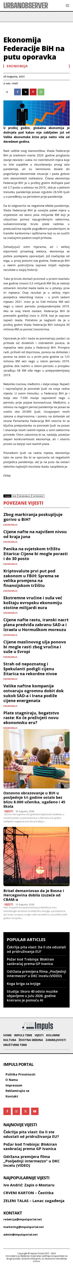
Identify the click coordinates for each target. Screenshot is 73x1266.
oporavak (38, 496)
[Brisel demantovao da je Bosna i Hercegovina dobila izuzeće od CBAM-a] (36, 856)
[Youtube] (35, 1111)
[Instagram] (16, 1111)
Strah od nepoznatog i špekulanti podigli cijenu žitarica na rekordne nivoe (30, 668)
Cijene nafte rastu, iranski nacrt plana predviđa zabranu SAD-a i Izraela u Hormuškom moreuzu (36, 624)
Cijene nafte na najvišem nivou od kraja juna (35, 534)
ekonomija (24, 496)
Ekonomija (17, 66)
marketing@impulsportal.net (23, 1227)
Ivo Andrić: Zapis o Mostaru (28, 1184)
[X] (25, 92)
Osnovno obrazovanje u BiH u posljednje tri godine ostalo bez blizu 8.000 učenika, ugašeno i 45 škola (34, 799)
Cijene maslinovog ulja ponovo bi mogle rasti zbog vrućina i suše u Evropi (34, 646)
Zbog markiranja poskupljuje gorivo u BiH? (32, 517)
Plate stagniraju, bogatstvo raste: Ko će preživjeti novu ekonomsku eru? (31, 717)
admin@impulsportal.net (20, 1234)
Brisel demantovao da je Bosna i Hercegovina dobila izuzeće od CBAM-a (33, 895)
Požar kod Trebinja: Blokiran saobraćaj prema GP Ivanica (30, 961)
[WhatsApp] (41, 92)
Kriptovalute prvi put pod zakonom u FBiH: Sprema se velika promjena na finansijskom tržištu (31, 578)
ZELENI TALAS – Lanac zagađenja (34, 1200)
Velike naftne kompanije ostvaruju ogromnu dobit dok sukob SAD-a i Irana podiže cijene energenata (33, 693)
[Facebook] (17, 92)
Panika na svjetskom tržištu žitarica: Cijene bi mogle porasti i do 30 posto (35, 553)
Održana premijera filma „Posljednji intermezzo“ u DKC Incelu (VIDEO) (36, 973)
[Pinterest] (33, 92)
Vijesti (8, 811)
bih (14, 496)
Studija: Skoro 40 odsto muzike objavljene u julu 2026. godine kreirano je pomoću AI (32, 995)
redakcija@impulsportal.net (22, 1219)
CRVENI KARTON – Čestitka (28, 1192)
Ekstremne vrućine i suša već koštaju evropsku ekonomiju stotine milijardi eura (32, 602)
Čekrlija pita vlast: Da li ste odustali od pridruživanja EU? (36, 949)
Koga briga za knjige (23, 983)
